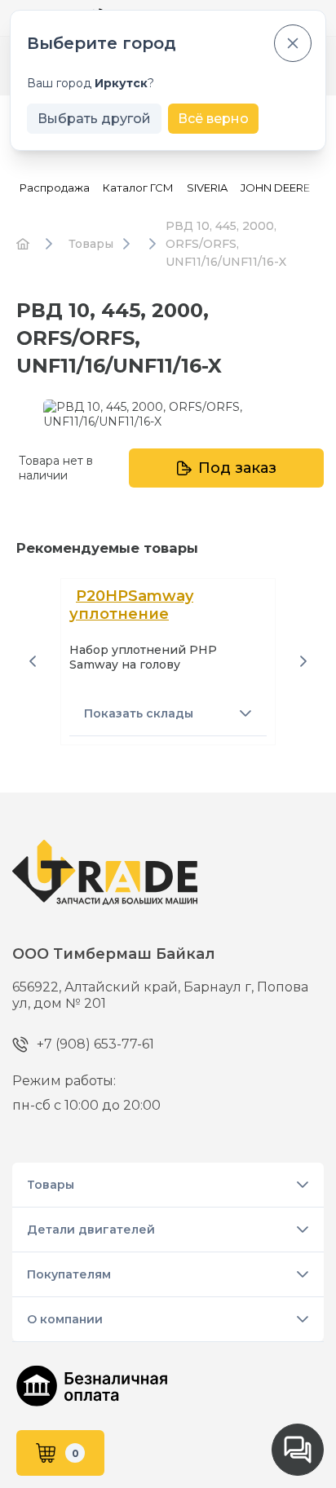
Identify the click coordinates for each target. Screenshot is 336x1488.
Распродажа (55, 187)
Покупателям (69, 1274)
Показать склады (138, 713)
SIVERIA (207, 187)
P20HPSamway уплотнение (131, 605)
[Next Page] (303, 661)
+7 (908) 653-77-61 (60, 1044)
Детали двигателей (91, 1229)
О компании (65, 1319)
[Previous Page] (32, 661)
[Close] (292, 43)
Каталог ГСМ (138, 187)
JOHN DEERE (275, 187)
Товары (50, 1184)
